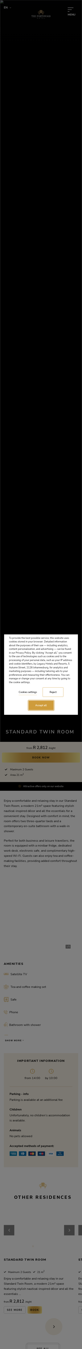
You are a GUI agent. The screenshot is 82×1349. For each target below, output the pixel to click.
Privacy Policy (23, 652)
